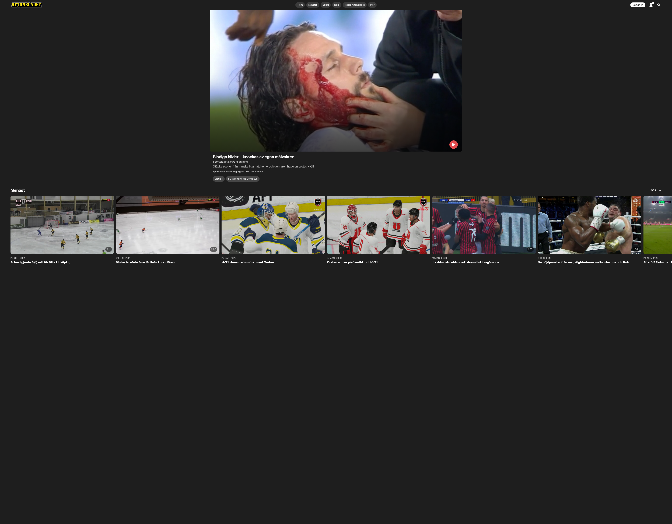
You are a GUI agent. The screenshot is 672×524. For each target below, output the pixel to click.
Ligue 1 (219, 178)
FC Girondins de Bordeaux (242, 178)
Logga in (638, 4)
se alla (656, 190)
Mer (372, 4)
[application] (336, 81)
